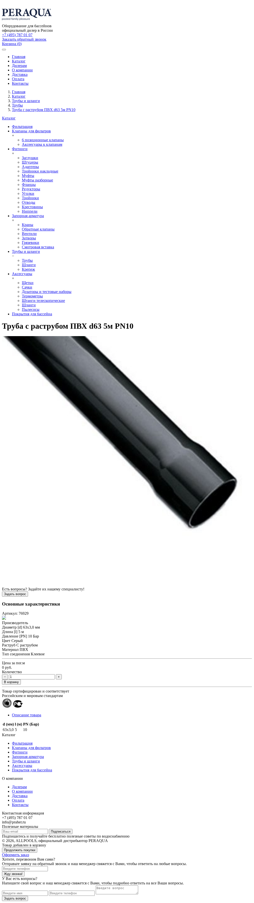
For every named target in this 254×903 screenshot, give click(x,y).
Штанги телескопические (43, 300)
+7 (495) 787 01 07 (17, 35)
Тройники (30, 198)
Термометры (32, 296)
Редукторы (31, 189)
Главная (18, 57)
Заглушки (30, 158)
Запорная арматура (28, 216)
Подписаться (60, 831)
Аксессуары (22, 274)
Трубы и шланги (26, 101)
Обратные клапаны (38, 229)
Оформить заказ (15, 855)
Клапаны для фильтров (31, 131)
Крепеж (28, 269)
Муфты (28, 176)
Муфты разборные (37, 180)
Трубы (17, 105)
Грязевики (30, 242)
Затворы (29, 238)
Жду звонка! (13, 874)
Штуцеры (30, 162)
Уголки (28, 193)
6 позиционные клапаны (43, 140)
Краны (27, 225)
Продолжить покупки (19, 850)
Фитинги (20, 149)
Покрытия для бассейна (32, 314)
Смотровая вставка (38, 247)
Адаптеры (30, 167)
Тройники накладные (40, 171)
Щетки (27, 283)
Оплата (18, 79)
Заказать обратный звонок (24, 39)
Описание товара (26, 715)
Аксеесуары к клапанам (42, 144)
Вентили (29, 234)
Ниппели (29, 211)
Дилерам (19, 65)
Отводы (28, 202)
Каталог (19, 61)
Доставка (20, 74)
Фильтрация (22, 126)
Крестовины (32, 207)
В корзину (11, 682)
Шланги (29, 265)
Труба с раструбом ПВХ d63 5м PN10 (43, 110)
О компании (22, 70)
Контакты (20, 83)
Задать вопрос (15, 594)
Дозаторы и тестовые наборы (46, 292)
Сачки (27, 287)
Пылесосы (30, 309)
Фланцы (29, 184)
